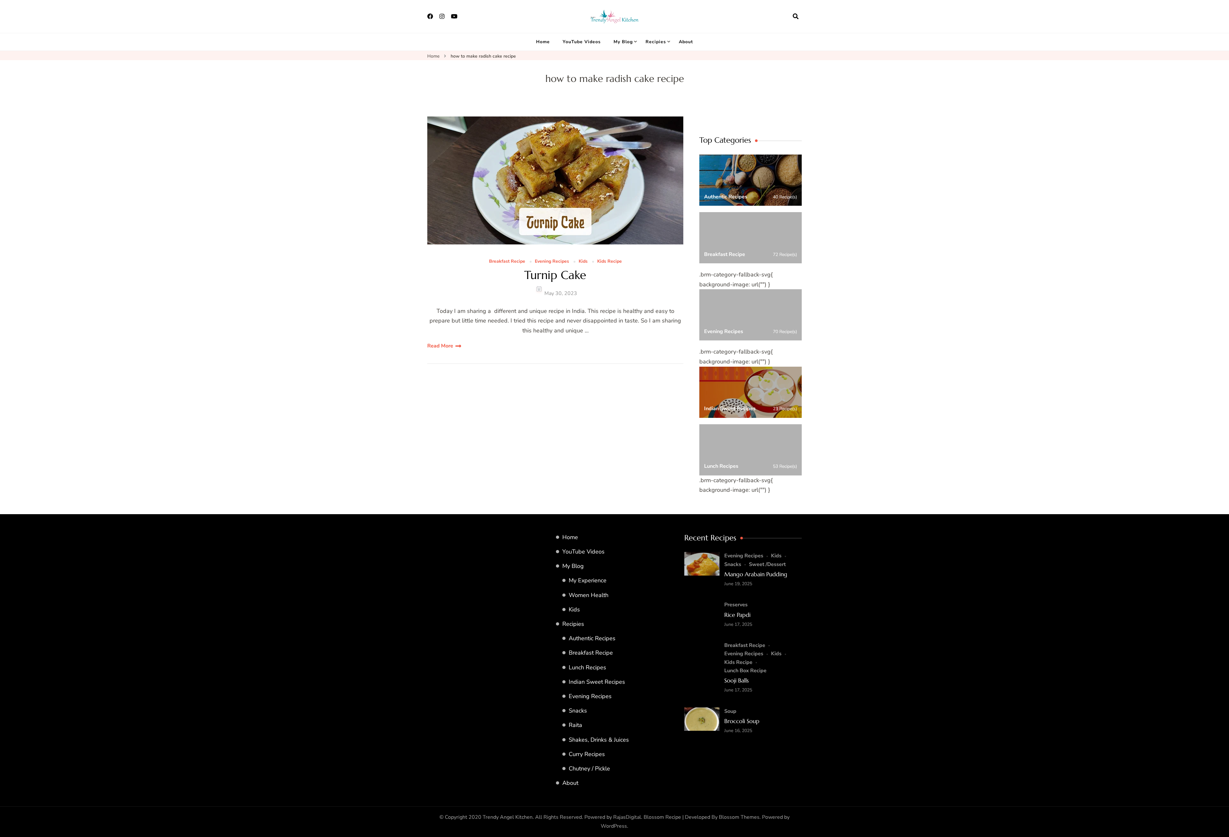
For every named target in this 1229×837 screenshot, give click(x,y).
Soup (730, 711)
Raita (575, 725)
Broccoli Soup (741, 721)
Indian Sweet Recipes (597, 682)
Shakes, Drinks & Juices (599, 740)
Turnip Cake (555, 275)
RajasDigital (627, 817)
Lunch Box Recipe (745, 670)
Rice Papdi (737, 614)
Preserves (736, 604)
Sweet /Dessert (767, 564)
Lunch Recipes (587, 667)
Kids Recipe (609, 261)
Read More (440, 345)
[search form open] (796, 16)
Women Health (588, 595)
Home (543, 42)
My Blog (623, 42)
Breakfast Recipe (507, 261)
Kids (583, 261)
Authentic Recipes (592, 638)
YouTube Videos (582, 42)
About (686, 42)
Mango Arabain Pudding (755, 574)
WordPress (614, 826)
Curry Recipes (587, 754)
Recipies (656, 42)
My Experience (587, 580)
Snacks (578, 710)
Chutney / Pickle (589, 768)
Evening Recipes (552, 261)
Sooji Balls (736, 680)
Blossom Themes (739, 817)
